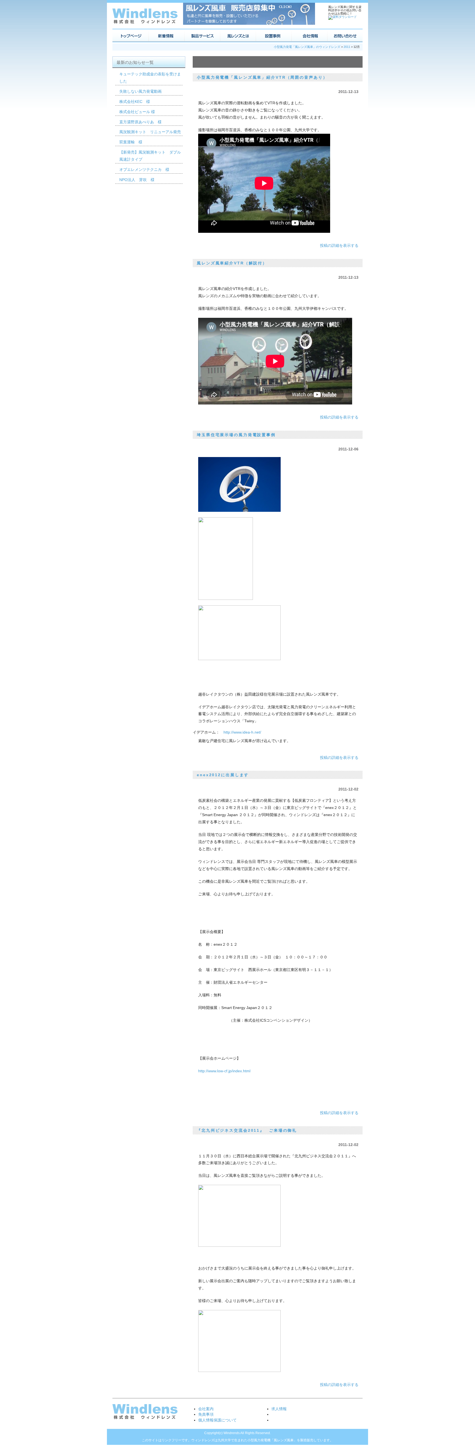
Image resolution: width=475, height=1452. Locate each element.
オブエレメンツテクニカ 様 (144, 169)
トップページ (130, 35)
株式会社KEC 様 (134, 101)
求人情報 (279, 1409)
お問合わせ (345, 35)
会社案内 (206, 1409)
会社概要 (309, 35)
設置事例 (273, 35)
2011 (347, 46)
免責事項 (206, 1414)
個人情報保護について (217, 1420)
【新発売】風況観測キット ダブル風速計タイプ (150, 156)
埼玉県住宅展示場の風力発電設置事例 (236, 435)
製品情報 (202, 35)
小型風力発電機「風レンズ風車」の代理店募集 (249, 14)
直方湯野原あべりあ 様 (140, 122)
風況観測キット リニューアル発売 (150, 132)
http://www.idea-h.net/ (242, 732)
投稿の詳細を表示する (339, 245)
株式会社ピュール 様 (137, 112)
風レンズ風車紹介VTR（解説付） (232, 263)
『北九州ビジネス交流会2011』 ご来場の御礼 (247, 1130)
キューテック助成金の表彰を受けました (150, 77)
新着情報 (166, 35)
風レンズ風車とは (237, 35)
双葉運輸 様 (130, 142)
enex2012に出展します (223, 775)
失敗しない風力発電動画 (140, 91)
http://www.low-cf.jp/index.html (224, 1071)
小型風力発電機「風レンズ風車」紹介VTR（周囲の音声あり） (262, 77)
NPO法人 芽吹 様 (136, 179)
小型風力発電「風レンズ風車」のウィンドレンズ (307, 46)
